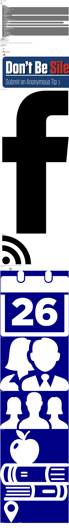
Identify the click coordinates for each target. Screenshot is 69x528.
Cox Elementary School (3, 38)
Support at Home (6, 20)
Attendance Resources (7, 22)
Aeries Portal (6, 24)
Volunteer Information (7, 32)
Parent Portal (6, 29)
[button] (4, 6)
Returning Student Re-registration (9, 28)
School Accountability (7, 11)
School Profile (6, 10)
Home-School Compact (7, 34)
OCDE (5, 17)
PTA (5, 30)
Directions (5, 12)
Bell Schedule (6, 8)
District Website (6, 18)
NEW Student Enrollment (8, 27)
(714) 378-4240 (19, 265)
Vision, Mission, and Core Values (9, 9)
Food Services (6, 31)
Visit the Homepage (3, 44)
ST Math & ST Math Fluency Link (9, 19)
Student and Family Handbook (8, 35)
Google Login (6, 25)
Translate (7, 40)
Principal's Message (7, 7)
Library (5, 14)
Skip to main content (3, 0)
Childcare (5, 13)
